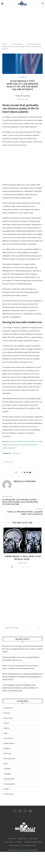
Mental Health (9, 758)
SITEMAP (18, 842)
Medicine (7, 748)
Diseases (7, 713)
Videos (6, 789)
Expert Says (8, 718)
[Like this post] (18, 472)
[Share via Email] (30, 472)
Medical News (9, 743)
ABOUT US (12, 838)
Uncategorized (17, 44)
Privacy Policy (8, 842)
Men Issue (7, 753)
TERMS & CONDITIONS (33, 842)
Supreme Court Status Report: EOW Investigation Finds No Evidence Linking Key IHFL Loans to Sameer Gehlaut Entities (22, 649)
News (6, 763)
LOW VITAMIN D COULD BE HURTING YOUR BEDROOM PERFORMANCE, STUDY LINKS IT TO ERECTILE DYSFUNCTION (20, 688)
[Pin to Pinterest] (27, 472)
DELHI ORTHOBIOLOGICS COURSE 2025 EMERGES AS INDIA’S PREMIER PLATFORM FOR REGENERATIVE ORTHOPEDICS (22, 677)
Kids (5, 733)
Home (4, 44)
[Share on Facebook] (22, 472)
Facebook (16, 453)
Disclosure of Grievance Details (22, 849)
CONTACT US (22, 838)
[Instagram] (25, 811)
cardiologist (9, 462)
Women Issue (9, 794)
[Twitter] (20, 811)
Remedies (7, 774)
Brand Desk (8, 708)
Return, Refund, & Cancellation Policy (22, 845)
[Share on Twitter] (25, 472)
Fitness (6, 723)
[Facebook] (15, 811)
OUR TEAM (33, 838)
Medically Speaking (22, 96)
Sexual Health (9, 779)
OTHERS (7, 769)
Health (6, 728)
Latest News (8, 738)
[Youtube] (30, 811)
